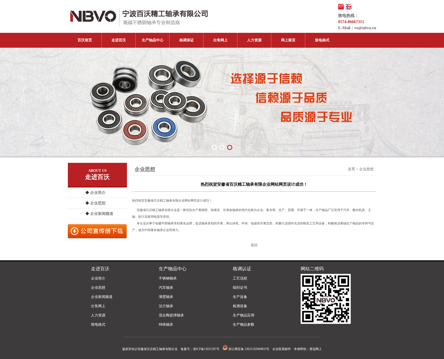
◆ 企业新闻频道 (99, 214)
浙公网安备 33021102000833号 (248, 349)
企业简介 (98, 278)
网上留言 (288, 40)
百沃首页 (85, 40)
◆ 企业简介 (95, 193)
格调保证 (186, 40)
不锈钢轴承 (168, 278)
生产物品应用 (243, 315)
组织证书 (240, 288)
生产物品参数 (243, 324)
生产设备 (240, 297)
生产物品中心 (152, 40)
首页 (351, 169)
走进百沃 (119, 40)
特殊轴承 (166, 324)
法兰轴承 (166, 306)
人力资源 (254, 40)
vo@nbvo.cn (365, 28)
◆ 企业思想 (95, 203)
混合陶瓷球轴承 (171, 315)
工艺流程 (240, 278)
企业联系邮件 (281, 349)
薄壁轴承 (166, 297)
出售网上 (220, 40)
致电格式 (322, 40)
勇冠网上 (315, 349)
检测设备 (240, 306)
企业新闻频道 (102, 297)
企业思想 (98, 288)
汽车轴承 (166, 288)
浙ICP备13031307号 (206, 349)
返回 (254, 245)
